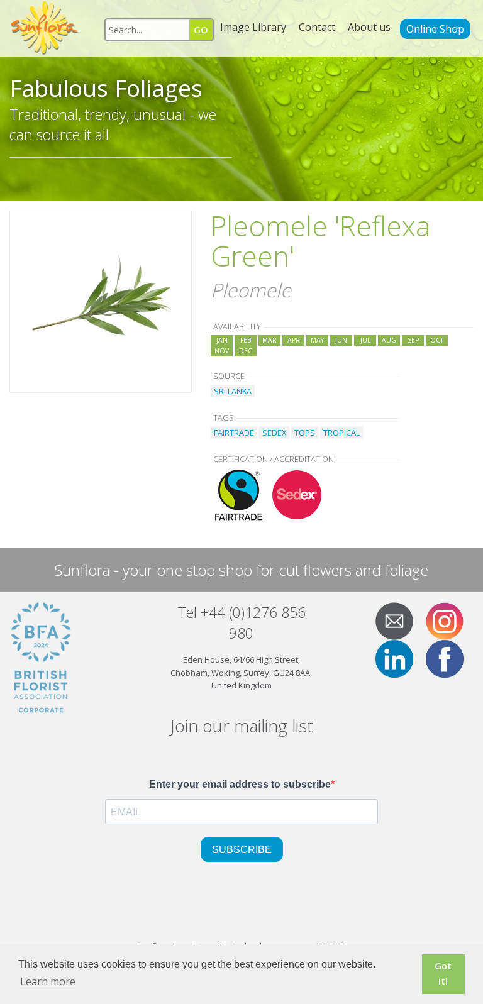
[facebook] (450, 658)
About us (369, 27)
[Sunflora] (45, 28)
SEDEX (274, 432)
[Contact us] (399, 620)
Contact (317, 27)
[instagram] (450, 620)
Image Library (253, 27)
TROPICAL (341, 432)
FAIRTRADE (234, 432)
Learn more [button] (47, 981)
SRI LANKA (233, 391)
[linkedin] (399, 658)
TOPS (304, 432)
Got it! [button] (443, 973)
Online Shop (435, 29)
